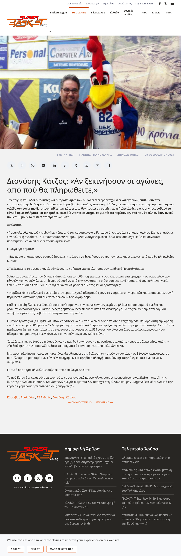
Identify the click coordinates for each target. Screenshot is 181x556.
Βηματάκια (108, 3)
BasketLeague (58, 12)
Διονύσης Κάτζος (64, 397)
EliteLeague (98, 12)
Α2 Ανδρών (44, 397)
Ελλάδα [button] (114, 12)
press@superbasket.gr (40, 487)
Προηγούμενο (81, 402)
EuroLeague (79, 12)
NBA (168, 12)
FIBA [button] (144, 12)
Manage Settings (61, 549)
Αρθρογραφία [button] (74, 3)
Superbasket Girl (144, 3)
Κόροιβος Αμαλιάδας (21, 397)
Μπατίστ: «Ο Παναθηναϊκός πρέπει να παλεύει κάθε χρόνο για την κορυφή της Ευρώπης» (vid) (90, 519)
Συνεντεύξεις (92, 3)
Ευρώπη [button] (156, 12)
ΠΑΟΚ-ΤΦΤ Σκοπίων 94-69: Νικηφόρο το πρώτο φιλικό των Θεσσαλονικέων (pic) (89, 478)
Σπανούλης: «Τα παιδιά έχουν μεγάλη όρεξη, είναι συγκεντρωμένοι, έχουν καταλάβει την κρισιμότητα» (90, 462)
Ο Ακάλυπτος (125, 3)
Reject (35, 549)
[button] (49, 30)
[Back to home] (27, 21)
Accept (16, 549)
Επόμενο (103, 402)
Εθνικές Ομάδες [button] (128, 12)
